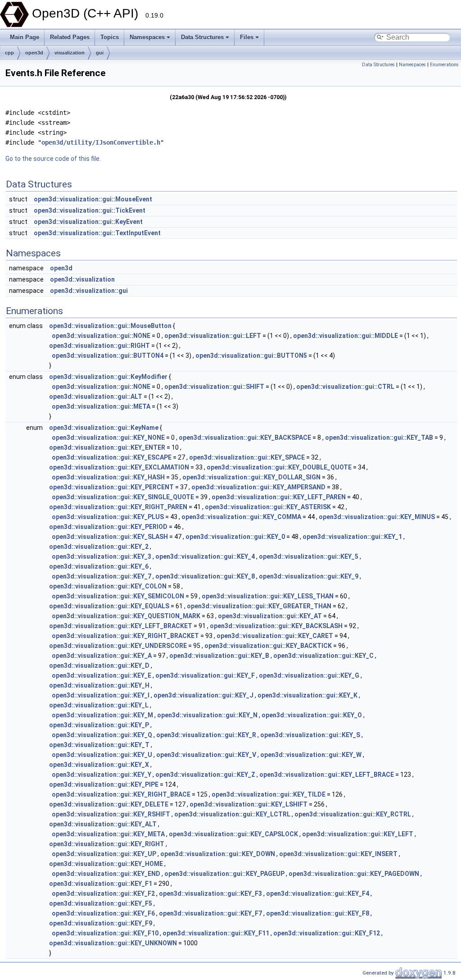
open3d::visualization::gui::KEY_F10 (105, 933)
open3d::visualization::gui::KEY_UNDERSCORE (118, 645)
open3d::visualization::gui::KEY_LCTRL (232, 814)
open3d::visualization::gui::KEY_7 (101, 576)
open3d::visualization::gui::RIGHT (99, 345)
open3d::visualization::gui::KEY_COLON (108, 586)
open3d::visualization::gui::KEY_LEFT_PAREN (279, 497)
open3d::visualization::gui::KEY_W (311, 754)
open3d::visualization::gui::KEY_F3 (210, 893)
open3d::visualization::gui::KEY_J (203, 695)
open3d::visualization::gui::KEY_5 (308, 556)
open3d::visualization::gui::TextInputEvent (97, 233)
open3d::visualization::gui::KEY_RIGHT (106, 844)
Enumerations (444, 65)
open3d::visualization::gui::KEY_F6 (103, 913)
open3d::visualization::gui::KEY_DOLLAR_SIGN (251, 477)
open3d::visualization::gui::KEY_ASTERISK (268, 507)
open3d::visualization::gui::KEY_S (310, 734)
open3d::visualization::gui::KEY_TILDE (268, 794)
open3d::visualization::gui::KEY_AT (270, 616)
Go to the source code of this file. (53, 158)
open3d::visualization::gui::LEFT (212, 335)
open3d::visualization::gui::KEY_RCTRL (352, 814)
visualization (69, 52)
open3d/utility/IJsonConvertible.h (100, 142)
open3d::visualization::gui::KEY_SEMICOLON (118, 596)
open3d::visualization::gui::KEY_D (99, 665)
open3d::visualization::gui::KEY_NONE (108, 437)
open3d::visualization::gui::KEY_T (99, 744)
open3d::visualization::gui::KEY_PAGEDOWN (354, 873)
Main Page (24, 37)
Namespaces (147, 37)
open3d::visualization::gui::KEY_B (219, 655)
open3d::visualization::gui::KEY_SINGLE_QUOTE (123, 497)
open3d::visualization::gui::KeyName (103, 427)
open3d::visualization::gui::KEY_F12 (326, 933)
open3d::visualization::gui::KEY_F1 (100, 883)
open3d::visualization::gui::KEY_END (106, 873)
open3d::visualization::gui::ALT (95, 396)
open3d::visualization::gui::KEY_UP (104, 853)
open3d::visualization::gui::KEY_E (101, 675)
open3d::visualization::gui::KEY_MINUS (377, 516)
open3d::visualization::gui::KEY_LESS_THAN (268, 596)
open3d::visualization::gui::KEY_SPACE (247, 457)
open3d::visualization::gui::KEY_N (207, 715)
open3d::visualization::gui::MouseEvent (93, 199)
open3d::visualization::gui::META (101, 406)
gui (100, 52)
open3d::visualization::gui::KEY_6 (99, 566)
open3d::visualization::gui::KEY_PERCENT (111, 487)
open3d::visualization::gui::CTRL (345, 386)
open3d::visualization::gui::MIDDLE (345, 335)
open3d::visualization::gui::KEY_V (206, 754)
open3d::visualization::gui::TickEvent (89, 210)
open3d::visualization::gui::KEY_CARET (275, 635)
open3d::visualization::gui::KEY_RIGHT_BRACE (121, 794)
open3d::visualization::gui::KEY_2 (99, 546)
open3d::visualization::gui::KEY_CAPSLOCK (233, 834)
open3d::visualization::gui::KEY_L (99, 705)
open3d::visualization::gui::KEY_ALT (103, 824)
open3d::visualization (82, 279)
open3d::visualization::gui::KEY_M (102, 715)
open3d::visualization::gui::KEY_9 (308, 576)
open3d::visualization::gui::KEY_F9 (100, 923)
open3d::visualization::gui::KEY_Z (205, 774)
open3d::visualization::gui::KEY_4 (205, 556)
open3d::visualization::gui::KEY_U (102, 754)
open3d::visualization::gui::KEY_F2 (103, 893)
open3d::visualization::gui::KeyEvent (88, 221)
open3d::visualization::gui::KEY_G (309, 675)
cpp (9, 52)
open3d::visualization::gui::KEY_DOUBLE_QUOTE (279, 467)
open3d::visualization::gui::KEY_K (307, 695)
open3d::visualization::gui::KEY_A (102, 655)
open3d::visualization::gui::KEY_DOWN (217, 853)
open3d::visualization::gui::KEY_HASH (108, 477)
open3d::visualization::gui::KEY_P (99, 725)
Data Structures (202, 37)
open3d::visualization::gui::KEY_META (108, 834)
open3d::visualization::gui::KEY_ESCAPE (112, 457)
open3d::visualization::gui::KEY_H (99, 685)
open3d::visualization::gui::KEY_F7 (210, 913)
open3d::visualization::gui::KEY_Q (102, 734)
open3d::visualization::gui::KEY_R (206, 734)
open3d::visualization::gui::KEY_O (312, 715)
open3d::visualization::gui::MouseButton (110, 325)
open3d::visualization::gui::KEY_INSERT (338, 853)
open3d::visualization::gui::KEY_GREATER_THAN (259, 606)
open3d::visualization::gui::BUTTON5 (251, 355)
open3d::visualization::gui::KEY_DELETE (108, 804)
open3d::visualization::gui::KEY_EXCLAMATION (119, 467)
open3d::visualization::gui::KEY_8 (205, 576)
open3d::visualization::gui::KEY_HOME (106, 863)
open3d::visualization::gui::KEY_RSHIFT (111, 814)
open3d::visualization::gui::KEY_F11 (216, 933)
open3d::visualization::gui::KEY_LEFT (357, 834)
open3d (34, 52)
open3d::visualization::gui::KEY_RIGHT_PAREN (118, 507)
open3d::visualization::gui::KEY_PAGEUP (224, 873)
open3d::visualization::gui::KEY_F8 (317, 913)
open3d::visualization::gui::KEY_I (100, 695)
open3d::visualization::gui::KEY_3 (101, 556)
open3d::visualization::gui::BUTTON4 (107, 355)
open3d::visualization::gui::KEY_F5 (100, 903)
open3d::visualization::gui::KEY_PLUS (108, 516)
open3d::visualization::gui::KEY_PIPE (103, 784)
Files (246, 37)
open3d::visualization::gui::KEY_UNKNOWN (113, 943)
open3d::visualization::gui (89, 290)
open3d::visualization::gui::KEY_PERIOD (108, 526)
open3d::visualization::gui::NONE (101, 335)
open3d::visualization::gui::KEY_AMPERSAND (258, 487)
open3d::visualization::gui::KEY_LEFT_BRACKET (120, 625)
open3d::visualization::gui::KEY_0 (235, 536)
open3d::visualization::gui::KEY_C (323, 655)
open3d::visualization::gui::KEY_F (205, 675)
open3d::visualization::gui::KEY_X (99, 764)
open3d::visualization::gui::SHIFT (214, 386)
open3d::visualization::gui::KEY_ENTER (107, 447)
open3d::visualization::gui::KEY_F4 (317, 893)
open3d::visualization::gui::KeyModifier (108, 376)
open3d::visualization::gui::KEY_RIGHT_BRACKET (125, 635)
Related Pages (70, 37)
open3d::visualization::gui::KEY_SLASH (110, 536)
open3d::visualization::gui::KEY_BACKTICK (268, 645)
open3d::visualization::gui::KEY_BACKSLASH (276, 625)
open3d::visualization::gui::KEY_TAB (379, 437)
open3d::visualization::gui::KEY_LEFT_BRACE (326, 774)
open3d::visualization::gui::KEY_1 (352, 536)
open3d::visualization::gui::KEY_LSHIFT (248, 804)
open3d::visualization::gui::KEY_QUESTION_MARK (126, 616)
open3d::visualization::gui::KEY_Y (101, 774)
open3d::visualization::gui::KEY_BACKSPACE (245, 437)
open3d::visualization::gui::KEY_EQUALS (109, 606)
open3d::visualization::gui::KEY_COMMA (241, 516)
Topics (109, 37)
